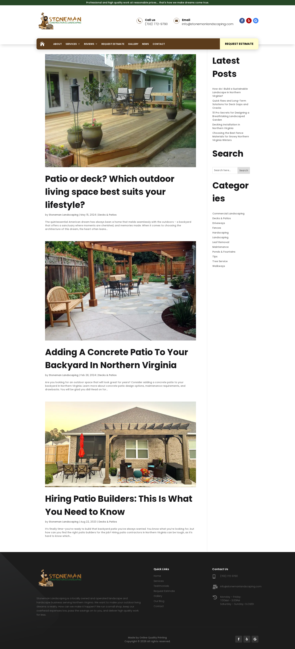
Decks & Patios (107, 214)
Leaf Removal (220, 242)
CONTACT (159, 44)
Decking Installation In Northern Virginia (226, 126)
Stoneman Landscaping (63, 214)
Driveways (218, 223)
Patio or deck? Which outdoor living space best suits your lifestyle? (109, 192)
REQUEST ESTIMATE (112, 44)
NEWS (145, 44)
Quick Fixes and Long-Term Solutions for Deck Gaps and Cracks (230, 104)
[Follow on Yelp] (249, 20)
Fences (216, 228)
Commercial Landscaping (228, 213)
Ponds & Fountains (223, 251)
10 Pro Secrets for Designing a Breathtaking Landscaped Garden (230, 116)
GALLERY (133, 44)
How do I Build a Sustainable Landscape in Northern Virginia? (230, 92)
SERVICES (71, 44)
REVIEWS (89, 44)
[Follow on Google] (255, 20)
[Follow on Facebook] (242, 20)
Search (243, 170)
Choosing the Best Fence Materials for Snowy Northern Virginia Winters (230, 136)
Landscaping (220, 237)
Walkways (218, 266)
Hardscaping (220, 232)
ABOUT (57, 44)
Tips (214, 256)
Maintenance (220, 247)
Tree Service (220, 261)
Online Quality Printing (153, 637)
